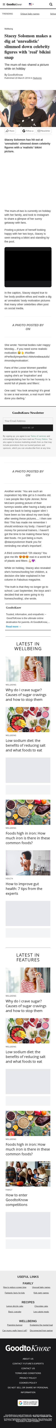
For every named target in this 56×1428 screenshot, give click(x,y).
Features (37, 78)
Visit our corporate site (42, 1416)
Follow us (30, 131)
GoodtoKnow (15, 74)
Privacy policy (28, 1378)
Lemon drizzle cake (14, 1306)
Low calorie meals (41, 1312)
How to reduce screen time (14, 1287)
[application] (28, 264)
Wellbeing (8, 29)
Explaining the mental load (41, 1325)
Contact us (28, 1368)
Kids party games (41, 1293)
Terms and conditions (28, 1373)
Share (11, 131)
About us (28, 1359)
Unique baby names (29, 14)
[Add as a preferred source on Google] (28, 1403)
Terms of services (39, 436)
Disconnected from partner (41, 1330)
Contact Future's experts (28, 1363)
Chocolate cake (41, 1306)
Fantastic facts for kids (15, 1293)
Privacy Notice (41, 439)
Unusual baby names (41, 1287)
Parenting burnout (14, 1325)
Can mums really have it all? (14, 1330)
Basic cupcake (14, 1312)
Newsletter (45, 131)
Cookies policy (28, 1383)
